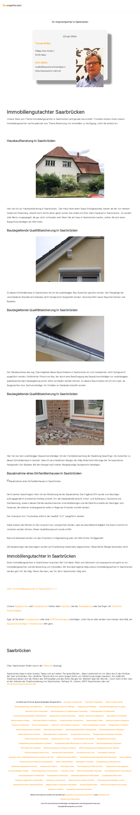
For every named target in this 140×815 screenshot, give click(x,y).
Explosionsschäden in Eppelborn (117, 720)
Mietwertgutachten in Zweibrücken (55, 734)
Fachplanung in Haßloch (48, 766)
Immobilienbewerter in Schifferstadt (31, 775)
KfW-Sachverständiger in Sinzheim (89, 771)
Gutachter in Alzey (67, 771)
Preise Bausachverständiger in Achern (111, 780)
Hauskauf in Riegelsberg (94, 702)
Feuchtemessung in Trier (85, 753)
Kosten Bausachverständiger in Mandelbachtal (29, 716)
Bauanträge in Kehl (67, 766)
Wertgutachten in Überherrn (118, 725)
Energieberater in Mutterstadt (57, 775)
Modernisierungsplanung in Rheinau (24, 766)
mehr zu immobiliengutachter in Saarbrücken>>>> (32, 589)
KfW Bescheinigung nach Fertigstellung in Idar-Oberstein (99, 748)
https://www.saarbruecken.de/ (21, 684)
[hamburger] (135, 6)
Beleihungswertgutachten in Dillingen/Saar (81, 730)
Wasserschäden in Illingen (20, 720)
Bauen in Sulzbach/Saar (114, 702)
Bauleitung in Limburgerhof (55, 780)
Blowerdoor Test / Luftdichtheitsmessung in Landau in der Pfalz (31, 757)
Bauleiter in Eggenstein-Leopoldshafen (29, 780)
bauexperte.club (103, 795)
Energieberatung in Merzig (106, 739)
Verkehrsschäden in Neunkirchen (71, 720)
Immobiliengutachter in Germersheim (118, 771)
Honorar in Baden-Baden (88, 785)
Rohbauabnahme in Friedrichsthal (103, 711)
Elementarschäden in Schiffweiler (45, 720)
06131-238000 (41, 63)
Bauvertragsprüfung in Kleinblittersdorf (28, 707)
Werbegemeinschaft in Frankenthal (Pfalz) (28, 785)
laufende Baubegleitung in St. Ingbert (112, 707)
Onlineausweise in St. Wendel (83, 739)
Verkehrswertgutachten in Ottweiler (28, 730)
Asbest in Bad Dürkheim (64, 762)
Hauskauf (65, 606)
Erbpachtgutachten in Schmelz (29, 734)
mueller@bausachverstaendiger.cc (50, 67)
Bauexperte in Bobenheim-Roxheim (79, 789)
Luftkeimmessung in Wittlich (67, 757)
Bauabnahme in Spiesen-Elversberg (62, 716)
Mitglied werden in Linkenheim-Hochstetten (61, 785)
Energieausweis (32, 619)
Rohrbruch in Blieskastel (20, 725)
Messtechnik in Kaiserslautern (63, 753)
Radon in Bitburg (125, 757)
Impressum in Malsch (55, 789)
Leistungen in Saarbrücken (72, 702)
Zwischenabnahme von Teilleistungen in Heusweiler (69, 711)
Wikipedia (48, 665)
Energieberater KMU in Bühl (111, 775)
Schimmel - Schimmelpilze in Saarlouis (65, 725)
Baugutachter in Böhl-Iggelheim (117, 766)
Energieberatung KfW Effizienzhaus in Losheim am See (74, 743)
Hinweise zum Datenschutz (70, 799)
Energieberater (40, 606)
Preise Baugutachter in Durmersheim (44, 771)
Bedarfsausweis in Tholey (60, 739)
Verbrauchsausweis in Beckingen (36, 739)
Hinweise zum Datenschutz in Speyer (113, 785)
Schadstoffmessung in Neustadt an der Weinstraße (98, 757)
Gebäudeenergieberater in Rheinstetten (85, 775)
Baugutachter (21, 606)
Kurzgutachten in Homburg (80, 734)
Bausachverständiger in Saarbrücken (25, 623)
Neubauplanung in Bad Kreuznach (108, 762)
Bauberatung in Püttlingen (87, 707)
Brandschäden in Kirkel (94, 720)
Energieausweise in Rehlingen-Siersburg (107, 734)
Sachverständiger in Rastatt (18, 771)
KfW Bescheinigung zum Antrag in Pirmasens (60, 748)
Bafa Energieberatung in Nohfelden (109, 743)
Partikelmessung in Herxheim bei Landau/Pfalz (36, 762)
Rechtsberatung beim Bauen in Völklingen (60, 707)
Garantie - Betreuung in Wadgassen (91, 716)
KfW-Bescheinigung (59, 619)
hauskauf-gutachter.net (85, 795)
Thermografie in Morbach (106, 753)
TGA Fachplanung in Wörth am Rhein (90, 766)
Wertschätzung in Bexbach (53, 730)
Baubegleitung (86, 606)
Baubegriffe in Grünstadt (84, 762)
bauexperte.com (70, 795)
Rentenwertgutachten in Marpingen (111, 730)
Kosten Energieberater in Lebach (94, 725)
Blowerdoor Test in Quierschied (36, 711)
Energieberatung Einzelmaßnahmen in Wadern (35, 743)
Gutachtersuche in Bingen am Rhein (81, 780)
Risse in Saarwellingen (40, 725)
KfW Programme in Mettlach (31, 748)
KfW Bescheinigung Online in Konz (37, 753)
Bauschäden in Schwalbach (117, 716)
